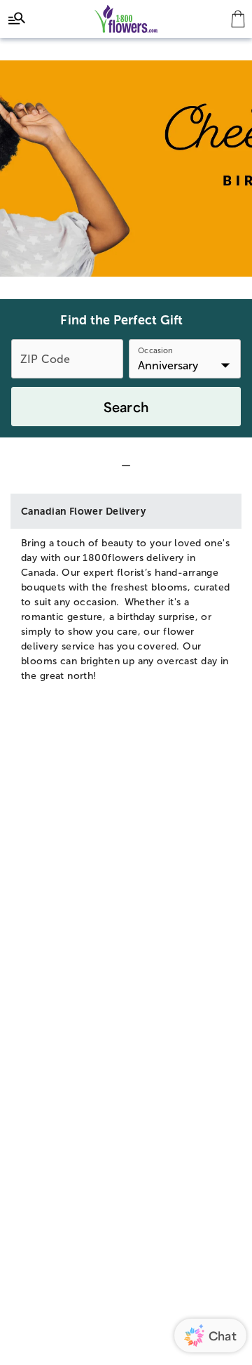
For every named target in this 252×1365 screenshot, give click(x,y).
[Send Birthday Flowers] (126, 168)
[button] (126, 466)
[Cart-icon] (238, 19)
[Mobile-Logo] (126, 19)
